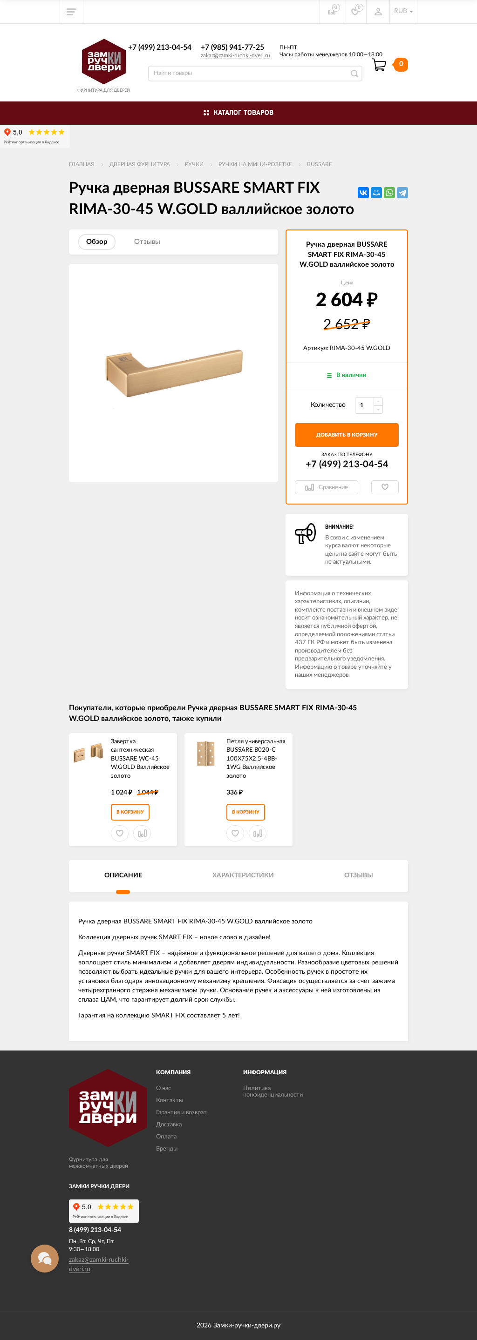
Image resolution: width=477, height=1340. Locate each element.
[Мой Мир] (376, 192)
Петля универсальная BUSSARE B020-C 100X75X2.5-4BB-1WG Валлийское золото (255, 759)
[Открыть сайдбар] (71, 11)
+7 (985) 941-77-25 (232, 47)
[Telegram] (402, 192)
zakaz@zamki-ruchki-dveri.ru (235, 55)
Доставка (169, 1125)
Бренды (166, 1149)
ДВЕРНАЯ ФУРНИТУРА (139, 164)
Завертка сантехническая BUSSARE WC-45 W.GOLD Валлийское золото (140, 759)
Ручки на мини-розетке (255, 164)
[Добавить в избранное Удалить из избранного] (385, 487)
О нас (163, 1088)
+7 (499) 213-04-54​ (159, 47)
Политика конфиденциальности (273, 1091)
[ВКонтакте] (363, 192)
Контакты (169, 1101)
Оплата (166, 1137)
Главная (82, 164)
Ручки (194, 164)
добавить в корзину (346, 435)
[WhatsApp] (389, 192)
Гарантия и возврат (181, 1113)
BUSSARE (319, 164)
